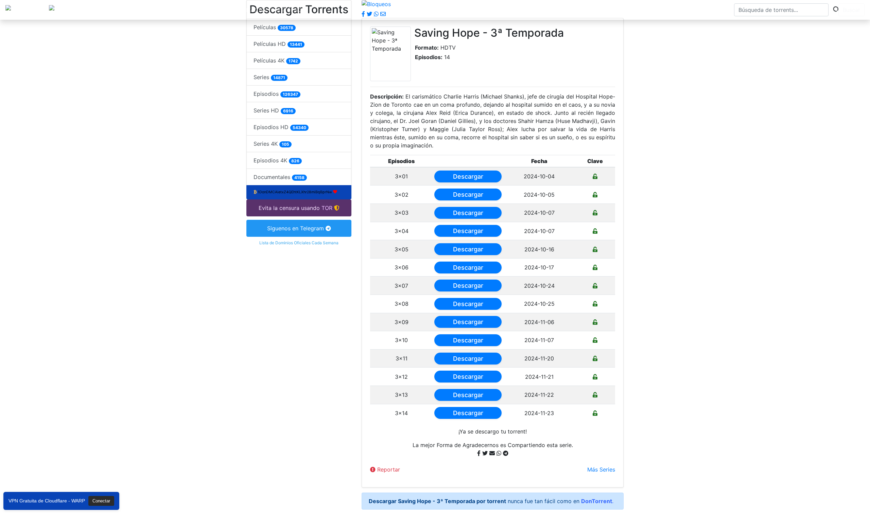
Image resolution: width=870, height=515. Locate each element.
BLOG (186, 9)
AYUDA (214, 9)
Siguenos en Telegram (296, 228)
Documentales (279, 177)
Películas (273, 27)
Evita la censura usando (289, 208)
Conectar (101, 500)
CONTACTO (250, 9)
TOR (163, 9)
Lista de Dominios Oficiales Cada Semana (298, 242)
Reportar (388, 469)
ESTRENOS (291, 9)
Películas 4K (276, 60)
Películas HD (278, 43)
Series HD (273, 110)
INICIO (139, 9)
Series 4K (271, 143)
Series (269, 77)
